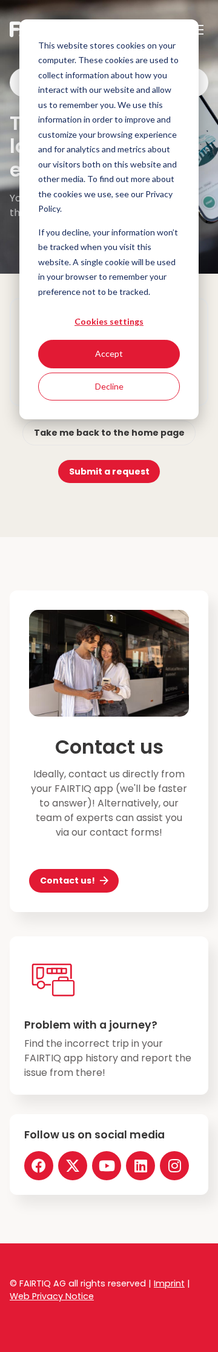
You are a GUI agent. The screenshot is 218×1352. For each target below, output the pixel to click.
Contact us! (67, 880)
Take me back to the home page (109, 433)
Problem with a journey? (90, 1025)
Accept (109, 353)
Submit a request (109, 471)
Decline (109, 386)
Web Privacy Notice (52, 1296)
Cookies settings (109, 321)
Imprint (169, 1283)
